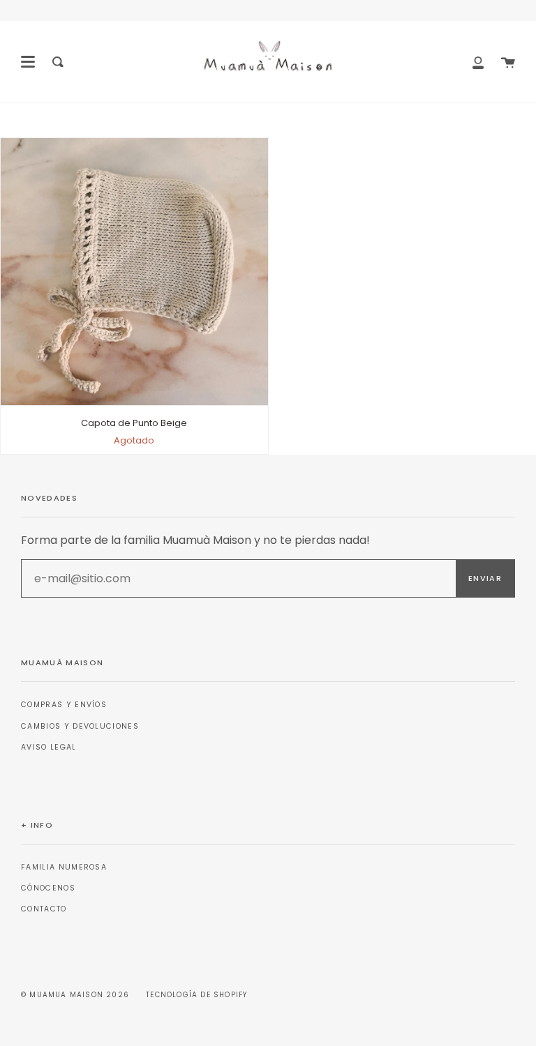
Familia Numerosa (64, 867)
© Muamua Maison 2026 (75, 995)
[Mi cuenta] (478, 62)
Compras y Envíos (64, 704)
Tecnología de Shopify (196, 995)
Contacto (44, 909)
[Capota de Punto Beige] (134, 271)
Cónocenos (48, 888)
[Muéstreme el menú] (28, 62)
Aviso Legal (49, 747)
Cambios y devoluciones (80, 726)
